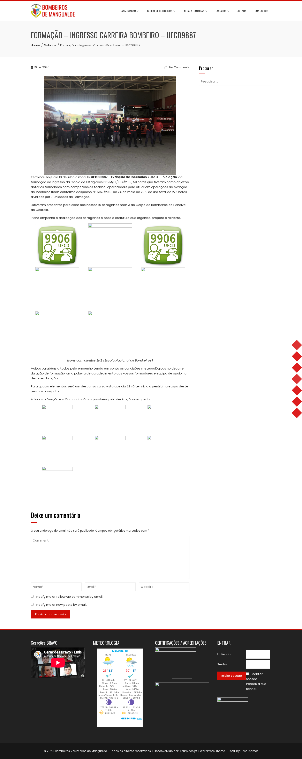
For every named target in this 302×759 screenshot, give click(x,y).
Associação (128, 10)
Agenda (241, 10)
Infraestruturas (193, 10)
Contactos (261, 10)
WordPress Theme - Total (217, 751)
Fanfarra (221, 10)
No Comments (178, 67)
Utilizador (224, 654)
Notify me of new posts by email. (61, 604)
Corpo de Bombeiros (159, 10)
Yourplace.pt (188, 751)
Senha (222, 664)
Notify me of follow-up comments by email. (69, 596)
